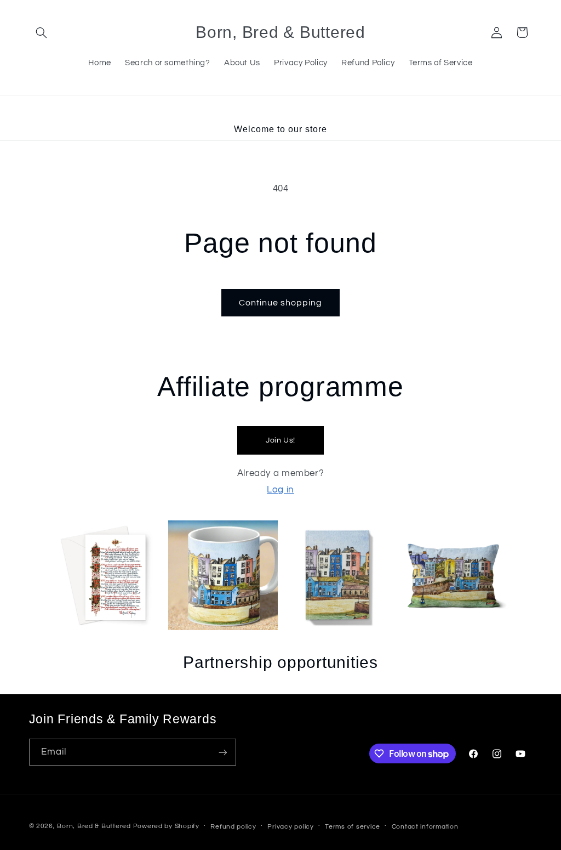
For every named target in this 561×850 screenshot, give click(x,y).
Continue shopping (281, 302)
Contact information (425, 827)
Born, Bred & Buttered (93, 826)
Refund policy (233, 827)
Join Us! (280, 440)
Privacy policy (290, 827)
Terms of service (352, 827)
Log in (280, 490)
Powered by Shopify (166, 826)
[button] (41, 32)
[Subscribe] (222, 752)
